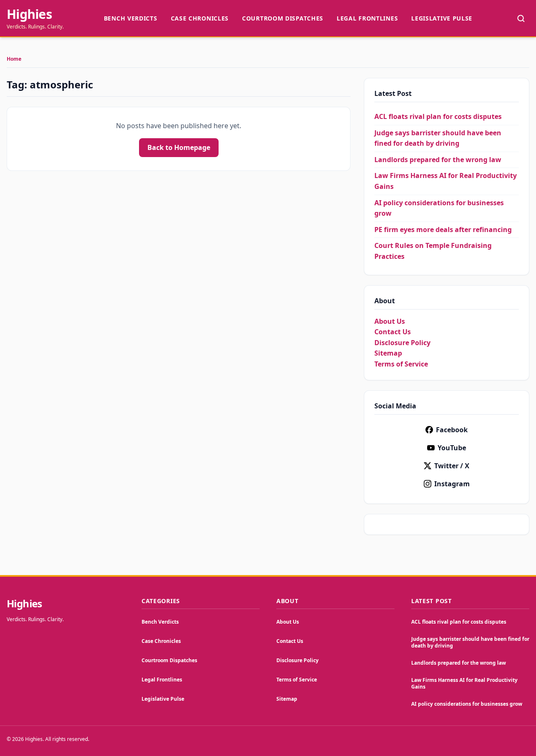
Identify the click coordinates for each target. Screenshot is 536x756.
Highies (29, 14)
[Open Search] (521, 18)
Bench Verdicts (130, 18)
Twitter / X (451, 465)
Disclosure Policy (402, 342)
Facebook (452, 429)
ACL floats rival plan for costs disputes (438, 116)
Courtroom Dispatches (282, 18)
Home (14, 59)
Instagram (452, 483)
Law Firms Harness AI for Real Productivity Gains (464, 683)
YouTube (452, 447)
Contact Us (392, 331)
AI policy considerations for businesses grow (466, 703)
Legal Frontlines (367, 18)
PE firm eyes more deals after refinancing (443, 229)
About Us (389, 321)
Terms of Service (401, 364)
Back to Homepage (178, 147)
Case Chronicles (200, 18)
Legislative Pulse (441, 18)
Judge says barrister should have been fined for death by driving (470, 642)
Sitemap (388, 353)
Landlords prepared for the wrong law (437, 159)
